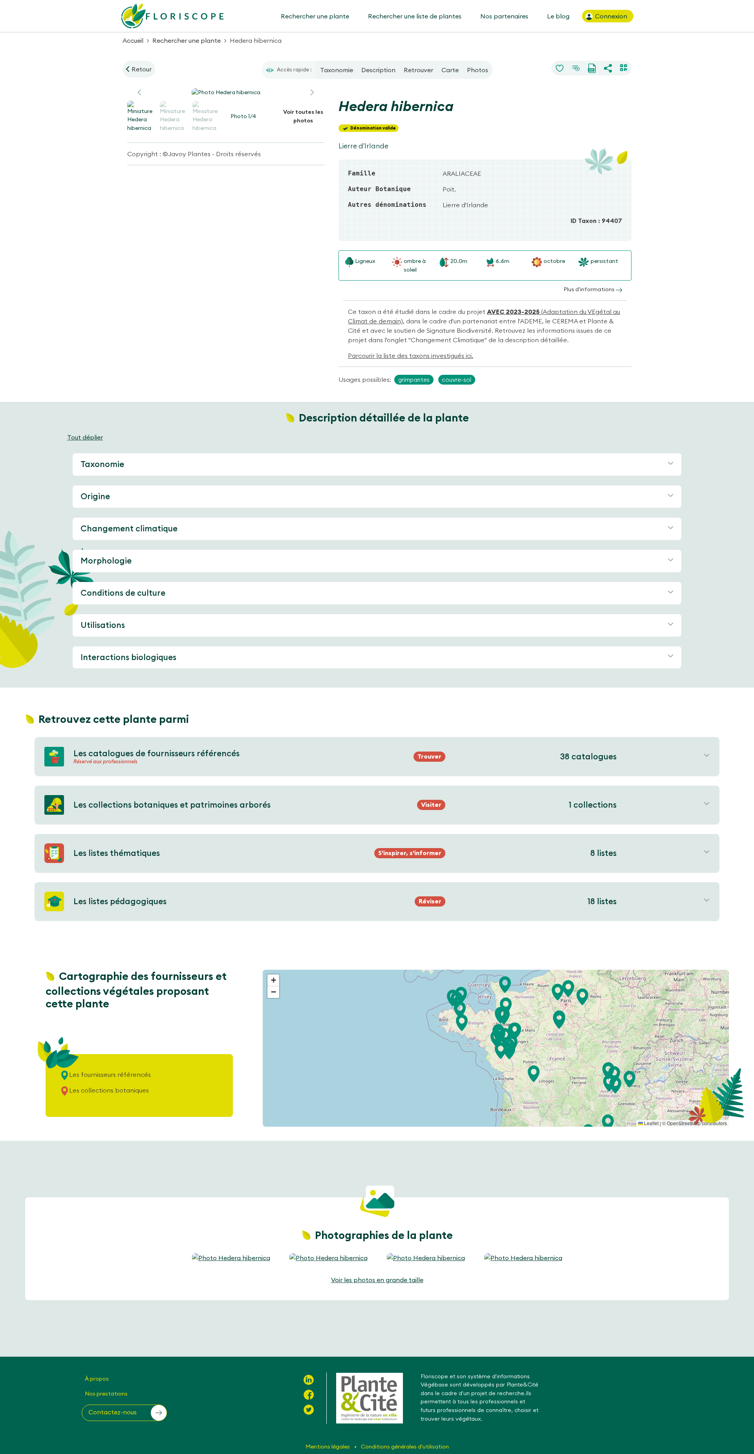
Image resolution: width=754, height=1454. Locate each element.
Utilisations (103, 625)
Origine (95, 496)
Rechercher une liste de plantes (414, 16)
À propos (97, 1378)
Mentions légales (328, 1446)
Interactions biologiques (128, 657)
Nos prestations (106, 1393)
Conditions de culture (123, 592)
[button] (312, 92)
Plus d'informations (590, 289)
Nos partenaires (504, 16)
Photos (477, 70)
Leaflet (651, 1123)
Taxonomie (336, 70)
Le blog (558, 16)
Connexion (610, 16)
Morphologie (106, 560)
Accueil (133, 40)
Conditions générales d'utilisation (405, 1446)
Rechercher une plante (315, 16)
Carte (450, 70)
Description (378, 70)
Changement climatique (129, 528)
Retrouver (418, 70)
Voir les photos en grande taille (377, 1280)
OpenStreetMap (684, 1123)
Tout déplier (85, 437)
